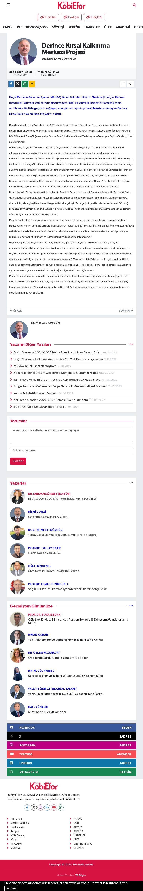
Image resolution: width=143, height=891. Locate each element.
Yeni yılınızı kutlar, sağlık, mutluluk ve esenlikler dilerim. (65, 694)
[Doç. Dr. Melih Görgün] (17, 532)
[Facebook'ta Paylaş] (11, 84)
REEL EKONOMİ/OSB (32, 27)
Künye (14, 839)
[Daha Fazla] (32, 84)
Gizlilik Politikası (20, 823)
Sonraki (125, 310)
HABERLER (92, 27)
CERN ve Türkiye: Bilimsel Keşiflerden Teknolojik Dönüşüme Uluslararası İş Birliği (78, 621)
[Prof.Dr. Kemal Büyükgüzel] (17, 586)
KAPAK (7, 27)
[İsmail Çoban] (17, 637)
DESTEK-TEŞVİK (83, 843)
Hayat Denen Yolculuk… (44, 553)
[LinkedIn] (47, 807)
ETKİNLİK (79, 847)
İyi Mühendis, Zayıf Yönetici (47, 712)
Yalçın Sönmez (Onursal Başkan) (52, 689)
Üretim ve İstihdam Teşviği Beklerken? (54, 571)
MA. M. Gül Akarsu (41, 671)
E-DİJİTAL (97, 17)
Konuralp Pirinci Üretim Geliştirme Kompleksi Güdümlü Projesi (56, 372)
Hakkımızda (17, 827)
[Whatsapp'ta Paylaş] (25, 84)
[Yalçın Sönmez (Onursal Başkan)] (17, 691)
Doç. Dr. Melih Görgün (45, 530)
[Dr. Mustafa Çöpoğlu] (23, 51)
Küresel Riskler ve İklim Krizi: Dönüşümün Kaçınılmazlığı (65, 676)
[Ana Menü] (8, 5)
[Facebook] (27, 807)
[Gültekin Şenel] (17, 568)
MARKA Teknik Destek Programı (36, 366)
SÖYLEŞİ (58, 27)
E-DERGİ (50, 17)
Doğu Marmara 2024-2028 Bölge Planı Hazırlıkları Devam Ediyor (58, 352)
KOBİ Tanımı (17, 835)
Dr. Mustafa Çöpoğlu (59, 58)
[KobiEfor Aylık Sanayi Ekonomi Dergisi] (72, 5)
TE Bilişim (80, 875)
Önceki (17, 310)
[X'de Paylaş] (18, 84)
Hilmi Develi (37, 512)
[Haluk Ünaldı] (17, 709)
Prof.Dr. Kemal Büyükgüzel (48, 584)
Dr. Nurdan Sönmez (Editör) (49, 494)
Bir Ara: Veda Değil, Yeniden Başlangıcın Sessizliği (62, 498)
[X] (34, 807)
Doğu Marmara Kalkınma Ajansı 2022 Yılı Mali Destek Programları (59, 359)
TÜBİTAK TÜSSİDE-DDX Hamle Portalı (39, 407)
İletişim (15, 831)
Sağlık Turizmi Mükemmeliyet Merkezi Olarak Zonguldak (67, 589)
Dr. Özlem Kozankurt (44, 652)
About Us (16, 818)
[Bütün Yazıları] (131, 344)
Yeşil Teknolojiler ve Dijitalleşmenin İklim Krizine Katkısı (65, 639)
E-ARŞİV (73, 17)
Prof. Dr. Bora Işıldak (44, 614)
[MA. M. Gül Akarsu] (17, 673)
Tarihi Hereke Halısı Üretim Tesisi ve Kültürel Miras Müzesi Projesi (58, 379)
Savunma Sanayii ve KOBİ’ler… (48, 516)
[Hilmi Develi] (17, 514)
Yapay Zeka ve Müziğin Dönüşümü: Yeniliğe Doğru (62, 535)
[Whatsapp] (61, 807)
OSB (76, 823)
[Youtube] (54, 807)
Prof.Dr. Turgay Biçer (44, 548)
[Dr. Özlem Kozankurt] (17, 655)
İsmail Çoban (38, 634)
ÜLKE (108, 27)
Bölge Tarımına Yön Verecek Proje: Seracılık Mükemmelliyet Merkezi (61, 386)
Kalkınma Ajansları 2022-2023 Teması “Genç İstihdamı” (52, 400)
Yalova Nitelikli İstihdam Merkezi (36, 393)
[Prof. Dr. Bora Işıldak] (17, 619)
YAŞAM (15, 847)
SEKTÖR (74, 27)
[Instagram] (40, 807)
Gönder (18, 461)
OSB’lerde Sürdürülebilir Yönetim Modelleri (58, 657)
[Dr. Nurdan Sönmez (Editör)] (17, 496)
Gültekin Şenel (39, 566)
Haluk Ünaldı (38, 707)
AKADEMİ (123, 27)
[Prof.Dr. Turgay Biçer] (17, 550)
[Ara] (134, 5)
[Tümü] (131, 483)
